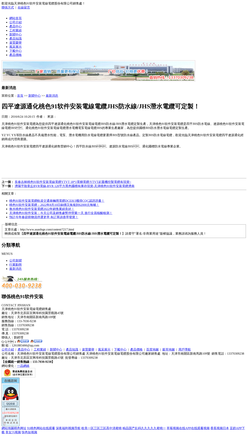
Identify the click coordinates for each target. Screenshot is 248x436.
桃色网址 (20, 428)
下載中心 (15, 50)
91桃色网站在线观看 (41, 428)
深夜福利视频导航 (68, 428)
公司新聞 (15, 260)
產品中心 (15, 26)
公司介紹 (15, 22)
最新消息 (52, 95)
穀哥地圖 (168, 349)
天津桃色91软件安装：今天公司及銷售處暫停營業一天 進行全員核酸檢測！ (60, 213)
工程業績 (15, 30)
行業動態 (15, 264)
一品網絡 (23, 365)
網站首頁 (15, 18)
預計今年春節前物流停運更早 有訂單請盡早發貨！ (43, 217)
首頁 (20, 95)
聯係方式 (8, 7)
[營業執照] (18, 376)
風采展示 (15, 46)
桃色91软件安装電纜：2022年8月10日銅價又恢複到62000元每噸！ (54, 204)
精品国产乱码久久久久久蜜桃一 (144, 428)
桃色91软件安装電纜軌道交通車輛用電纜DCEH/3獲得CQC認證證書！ (56, 200)
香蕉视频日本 (219, 428)
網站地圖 (8, 428)
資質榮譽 (15, 42)
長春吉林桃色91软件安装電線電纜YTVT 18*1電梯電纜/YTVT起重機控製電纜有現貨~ (73, 182)
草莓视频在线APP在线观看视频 (188, 428)
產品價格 (15, 55)
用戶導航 (184, 349)
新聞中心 (15, 34)
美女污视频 (13, 432)
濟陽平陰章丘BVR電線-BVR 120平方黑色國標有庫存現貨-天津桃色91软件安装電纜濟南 (74, 186)
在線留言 (24, 7)
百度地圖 (152, 349)
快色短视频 (29, 432)
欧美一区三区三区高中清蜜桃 (101, 428)
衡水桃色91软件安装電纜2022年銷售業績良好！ (41, 209)
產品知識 (15, 38)
